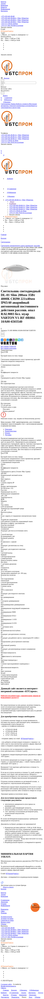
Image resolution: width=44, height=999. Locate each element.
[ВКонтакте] (2, 340)
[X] (10, 340)
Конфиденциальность (8, 986)
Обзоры (3, 924)
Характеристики (10, 431)
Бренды (3, 893)
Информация (5, 905)
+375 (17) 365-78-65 (12, 25)
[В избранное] (2, 332)
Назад (12, 202)
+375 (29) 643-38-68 (7, 16)
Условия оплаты (6, 917)
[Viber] (13, 340)
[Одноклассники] (5, 340)
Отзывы (3, 904)
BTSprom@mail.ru (7, 31)
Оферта (3, 988)
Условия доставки (7, 918)
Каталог (3, 889)
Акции (3, 894)
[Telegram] (22, 340)
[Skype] (19, 340)
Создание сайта (6, 984)
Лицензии (4, 902)
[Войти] (2, 149)
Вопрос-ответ (5, 922)
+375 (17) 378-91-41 (9, 24)
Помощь (4, 913)
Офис (3, 911)
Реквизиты (4, 909)
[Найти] (2, 93)
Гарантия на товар (7, 920)
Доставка (8, 435)
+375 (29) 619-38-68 (15, 22)
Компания (4, 896)
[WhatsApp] (16, 340)
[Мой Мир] (8, 340)
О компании (5, 900)
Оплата (7, 433)
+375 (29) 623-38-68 (15, 20)
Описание (8, 429)
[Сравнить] (3, 335)
